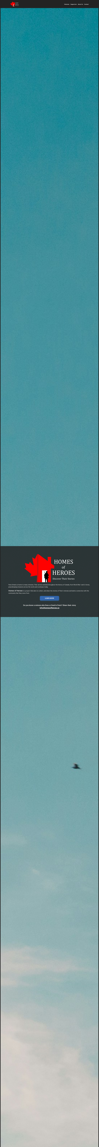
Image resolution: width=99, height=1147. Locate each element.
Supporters (73, 4)
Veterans (66, 4)
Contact (86, 4)
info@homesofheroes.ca (49, 608)
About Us (80, 4)
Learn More (49, 598)
